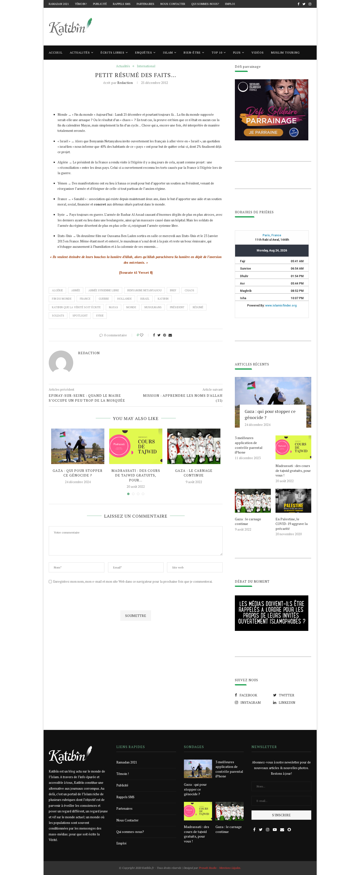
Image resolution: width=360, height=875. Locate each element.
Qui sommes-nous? (205, 4)
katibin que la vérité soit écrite (76, 307)
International (146, 66)
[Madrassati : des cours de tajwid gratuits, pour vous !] (135, 446)
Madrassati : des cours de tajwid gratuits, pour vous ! (293, 470)
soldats (58, 315)
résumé (198, 307)
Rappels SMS (122, 4)
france (85, 298)
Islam (168, 52)
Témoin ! (81, 4)
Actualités (80, 52)
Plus (237, 52)
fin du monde (62, 298)
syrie (100, 315)
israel (144, 298)
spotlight (80, 315)
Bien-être (192, 52)
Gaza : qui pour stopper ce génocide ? (78, 473)
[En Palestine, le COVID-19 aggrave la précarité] (293, 501)
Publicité (100, 4)
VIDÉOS (258, 52)
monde (131, 307)
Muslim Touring (285, 52)
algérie (57, 290)
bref (173, 290)
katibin (163, 298)
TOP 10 (217, 52)
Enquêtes (143, 52)
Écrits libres (112, 52)
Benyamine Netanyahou (144, 290)
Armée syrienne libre (103, 290)
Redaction (125, 82)
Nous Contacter (172, 4)
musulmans (153, 307)
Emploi (230, 4)
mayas (113, 307)
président (177, 307)
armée (75, 290)
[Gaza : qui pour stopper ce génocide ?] (77, 446)
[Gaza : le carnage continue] (193, 446)
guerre (104, 298)
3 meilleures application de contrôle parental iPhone (249, 445)
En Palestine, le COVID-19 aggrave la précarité (292, 524)
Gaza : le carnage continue (194, 473)
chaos (189, 290)
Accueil (55, 52)
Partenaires (145, 4)
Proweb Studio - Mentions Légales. (220, 868)
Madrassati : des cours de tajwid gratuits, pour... (135, 475)
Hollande (124, 298)
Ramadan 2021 (59, 4)
